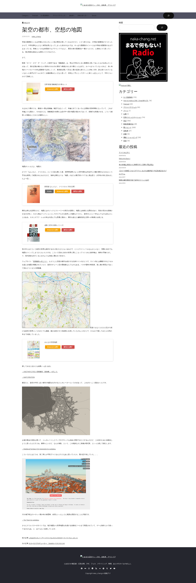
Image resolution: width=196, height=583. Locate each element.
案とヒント (26, 22)
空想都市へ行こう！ (40, 261)
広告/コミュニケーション (132, 117)
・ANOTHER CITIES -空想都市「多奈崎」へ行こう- (40, 372)
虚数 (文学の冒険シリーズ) (54, 225)
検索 (121, 22)
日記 (125, 121)
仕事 (125, 114)
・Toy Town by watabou (30, 520)
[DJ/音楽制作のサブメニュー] (49, 15)
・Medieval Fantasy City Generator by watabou (39, 449)
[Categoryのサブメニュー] (29, 15)
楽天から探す (68, 89)
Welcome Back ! (124, 158)
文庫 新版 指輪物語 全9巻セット (55, 84)
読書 (125, 134)
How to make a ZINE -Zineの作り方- (136, 100)
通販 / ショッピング (130, 137)
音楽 (125, 141)
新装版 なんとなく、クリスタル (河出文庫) (59, 186)
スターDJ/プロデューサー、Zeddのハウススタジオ (47, 543)
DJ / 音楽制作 (128, 97)
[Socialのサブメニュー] (96, 15)
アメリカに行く (124, 152)
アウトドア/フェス (130, 107)
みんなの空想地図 (50, 342)
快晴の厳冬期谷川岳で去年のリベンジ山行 (134, 180)
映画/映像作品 (128, 124)
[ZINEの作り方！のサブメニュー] (88, 15)
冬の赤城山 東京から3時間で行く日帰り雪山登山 (136, 164)
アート (125, 111)
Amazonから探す (52, 89)
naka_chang (36, 36)
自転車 (125, 131)
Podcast (126, 104)
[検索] (162, 27)
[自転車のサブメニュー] (74, 15)
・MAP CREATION (28, 377)
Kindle (49, 191)
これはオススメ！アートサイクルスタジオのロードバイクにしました (53, 538)
